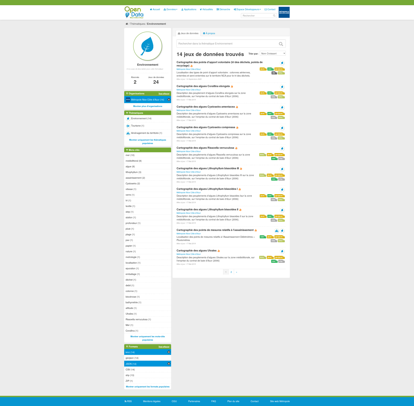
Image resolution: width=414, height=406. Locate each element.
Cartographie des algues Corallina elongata (203, 86)
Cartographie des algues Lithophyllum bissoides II (207, 209)
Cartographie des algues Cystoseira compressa (206, 127)
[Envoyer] (280, 44)
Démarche (224, 9)
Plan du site (233, 401)
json (262, 68)
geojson (279, 68)
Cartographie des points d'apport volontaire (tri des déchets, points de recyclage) (220, 63)
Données (171, 9)
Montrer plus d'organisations (147, 106)
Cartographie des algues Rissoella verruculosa (205, 148)
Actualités (207, 9)
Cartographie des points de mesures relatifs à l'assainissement (215, 230)
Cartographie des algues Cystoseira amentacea (206, 106)
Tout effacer (163, 93)
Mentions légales (151, 401)
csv (270, 68)
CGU (174, 401)
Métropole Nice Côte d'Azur (189, 69)
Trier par (253, 53)
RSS (129, 401)
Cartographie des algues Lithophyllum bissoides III (208, 168)
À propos (210, 33)
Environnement (156, 24)
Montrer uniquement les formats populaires (147, 386)
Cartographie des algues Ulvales (197, 250)
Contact (271, 9)
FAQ (213, 401)
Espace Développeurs (247, 9)
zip (273, 72)
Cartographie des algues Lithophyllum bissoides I (207, 189)
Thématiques (137, 24)
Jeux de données (189, 33)
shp (273, 96)
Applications (189, 9)
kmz (281, 72)
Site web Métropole (280, 401)
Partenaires (194, 401)
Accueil (156, 9)
